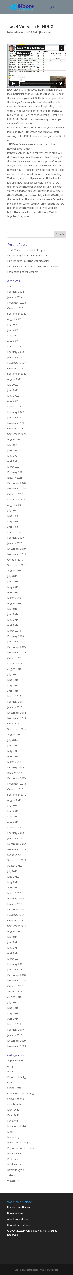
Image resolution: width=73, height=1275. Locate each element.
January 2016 (14, 641)
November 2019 (16, 554)
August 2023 (14, 319)
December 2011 (16, 909)
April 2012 (13, 887)
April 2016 (13, 625)
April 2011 (13, 953)
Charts (11, 1082)
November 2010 (16, 980)
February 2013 (15, 833)
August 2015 (14, 669)
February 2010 (15, 1029)
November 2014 (16, 718)
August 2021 (14, 439)
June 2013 (13, 811)
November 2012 (16, 849)
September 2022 (16, 373)
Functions (45, 32)
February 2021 (15, 472)
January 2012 (14, 904)
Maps (10, 1131)
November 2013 (16, 783)
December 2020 (16, 483)
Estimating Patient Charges (22, 271)
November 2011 (16, 914)
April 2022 (13, 401)
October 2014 (15, 723)
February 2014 (15, 767)
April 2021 (13, 461)
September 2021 (16, 434)
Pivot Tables (14, 1153)
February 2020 (15, 537)
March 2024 (14, 286)
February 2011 (15, 964)
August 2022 (14, 379)
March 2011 (14, 958)
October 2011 (15, 920)
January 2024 (14, 297)
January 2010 (14, 1035)
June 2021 (13, 450)
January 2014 (14, 773)
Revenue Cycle (15, 1170)
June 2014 (13, 745)
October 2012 (15, 855)
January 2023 (14, 357)
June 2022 (13, 390)
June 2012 (13, 876)
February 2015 (15, 701)
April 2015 (13, 691)
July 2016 (12, 609)
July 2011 (12, 937)
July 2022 (12, 384)
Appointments (15, 1060)
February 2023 (15, 352)
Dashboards (14, 1104)
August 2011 (14, 931)
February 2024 (15, 291)
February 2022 (15, 412)
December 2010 (16, 975)
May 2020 (13, 521)
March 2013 (14, 827)
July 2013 (12, 805)
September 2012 (16, 860)
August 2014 (14, 734)
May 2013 (13, 816)
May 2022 (13, 395)
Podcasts (12, 1159)
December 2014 (16, 712)
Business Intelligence (19, 1077)
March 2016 (14, 630)
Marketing (13, 1137)
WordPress (53, 1270)
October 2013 (15, 789)
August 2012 (14, 865)
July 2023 (12, 324)
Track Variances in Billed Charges (26, 250)
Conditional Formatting (20, 1093)
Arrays (11, 1066)
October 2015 (15, 658)
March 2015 (14, 696)
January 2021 (14, 477)
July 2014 (12, 740)
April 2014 (13, 756)
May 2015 (13, 685)
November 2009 (16, 1046)
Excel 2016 (13, 1115)
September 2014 (16, 729)
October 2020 (15, 494)
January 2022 (14, 417)
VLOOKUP (13, 1181)
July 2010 (12, 1002)
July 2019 (12, 576)
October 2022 (15, 368)
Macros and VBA (16, 1126)
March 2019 (14, 598)
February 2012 (15, 898)
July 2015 (12, 674)
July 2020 (12, 510)
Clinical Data (14, 1088)
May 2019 (13, 587)
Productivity (14, 1164)
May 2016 (13, 619)
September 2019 (16, 565)
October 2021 (15, 428)
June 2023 (13, 330)
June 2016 (13, 614)
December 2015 (16, 647)
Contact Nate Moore (18, 1225)
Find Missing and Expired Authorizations (30, 255)
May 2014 (13, 751)
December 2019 (16, 548)
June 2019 (13, 581)
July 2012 (12, 871)
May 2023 (13, 335)
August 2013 (14, 800)
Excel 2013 (13, 1109)
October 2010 (15, 986)
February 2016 (15, 636)
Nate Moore (17, 32)
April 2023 (13, 341)
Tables (11, 1175)
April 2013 (13, 822)
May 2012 (13, 882)
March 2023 (14, 346)
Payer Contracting (17, 1142)
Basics (11, 1071)
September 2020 (16, 499)
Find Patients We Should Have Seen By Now (32, 266)
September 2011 (16, 925)
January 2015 (14, 707)
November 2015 (16, 652)
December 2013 (16, 778)
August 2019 (14, 570)
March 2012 (14, 893)
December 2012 (16, 844)
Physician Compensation (21, 1148)
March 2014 (14, 762)
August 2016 (14, 603)
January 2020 (14, 543)
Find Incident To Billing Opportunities (28, 260)
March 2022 (14, 406)
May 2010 (13, 1013)
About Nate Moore (17, 1219)
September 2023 (16, 313)
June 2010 (13, 1007)
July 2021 (12, 445)
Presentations (15, 1213)
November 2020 (16, 488)
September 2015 (16, 663)
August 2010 (14, 996)
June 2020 (13, 516)
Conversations (15, 1099)
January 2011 (14, 969)
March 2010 (14, 1024)
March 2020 (14, 532)
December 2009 (16, 1040)
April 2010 (13, 1018)
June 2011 (13, 942)
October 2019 (15, 559)
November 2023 (16, 302)
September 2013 (16, 794)
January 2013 (14, 838)
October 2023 (15, 308)
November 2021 (16, 423)
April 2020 (13, 527)
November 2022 (16, 363)
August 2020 (14, 505)
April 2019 (13, 592)
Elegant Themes (31, 1270)
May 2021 (13, 455)
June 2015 (13, 680)
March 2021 (14, 466)
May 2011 (13, 947)
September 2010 (16, 991)
